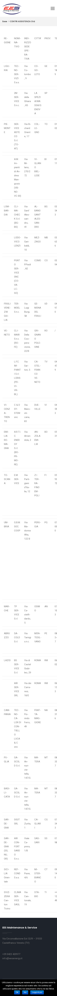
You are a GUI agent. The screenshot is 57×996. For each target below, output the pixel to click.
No (25, 992)
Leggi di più (37, 992)
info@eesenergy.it (12, 958)
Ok (17, 992)
